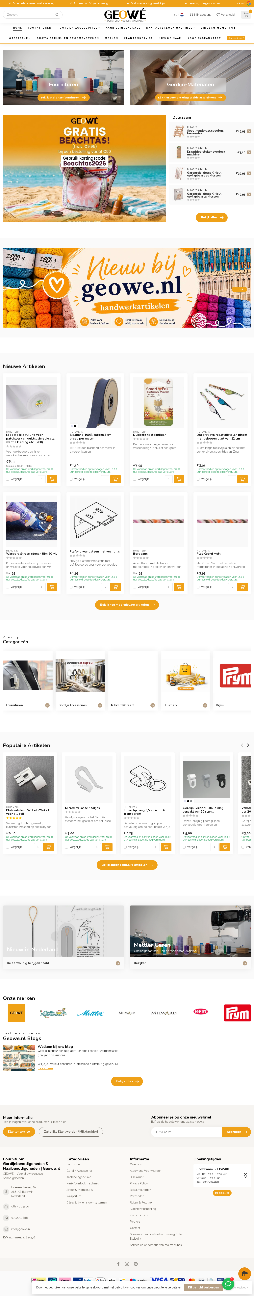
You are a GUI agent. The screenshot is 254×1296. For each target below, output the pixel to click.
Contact (135, 1227)
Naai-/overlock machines (169, 28)
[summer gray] (191, 801)
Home (17, 28)
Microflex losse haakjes (82, 808)
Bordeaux (140, 553)
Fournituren (40, 28)
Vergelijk (16, 479)
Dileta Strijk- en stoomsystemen (68, 38)
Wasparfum (19, 38)
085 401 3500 (20, 1206)
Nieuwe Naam (170, 38)
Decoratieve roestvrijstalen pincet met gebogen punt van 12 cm (222, 436)
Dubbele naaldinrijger (149, 435)
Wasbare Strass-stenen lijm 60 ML (31, 553)
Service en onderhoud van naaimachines (156, 1245)
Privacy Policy (139, 1183)
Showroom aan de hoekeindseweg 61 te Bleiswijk (156, 1236)
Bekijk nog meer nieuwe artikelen (124, 604)
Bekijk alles (209, 217)
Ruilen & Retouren (141, 1202)
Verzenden (137, 1196)
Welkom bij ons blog (55, 1046)
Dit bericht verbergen (203, 1287)
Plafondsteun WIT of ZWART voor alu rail (27, 812)
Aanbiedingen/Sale (123, 28)
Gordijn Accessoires (79, 28)
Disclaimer (136, 1177)
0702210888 (19, 1217)
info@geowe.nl (21, 1229)
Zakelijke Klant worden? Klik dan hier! (71, 1131)
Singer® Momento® (218, 28)
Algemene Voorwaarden (145, 1170)
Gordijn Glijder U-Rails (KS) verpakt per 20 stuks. (203, 809)
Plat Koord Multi (209, 553)
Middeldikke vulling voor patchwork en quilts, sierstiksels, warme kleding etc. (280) (30, 438)
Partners (135, 1221)
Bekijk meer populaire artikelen (124, 864)
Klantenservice (138, 38)
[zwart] (75, 426)
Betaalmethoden (140, 1189)
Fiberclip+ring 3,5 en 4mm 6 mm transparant (147, 812)
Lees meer (45, 1068)
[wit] (72, 426)
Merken (111, 38)
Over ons (136, 1164)
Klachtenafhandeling (143, 1208)
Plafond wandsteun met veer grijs (95, 551)
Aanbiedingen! (236, 38)
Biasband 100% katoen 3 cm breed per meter (91, 436)
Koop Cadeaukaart (204, 38)
